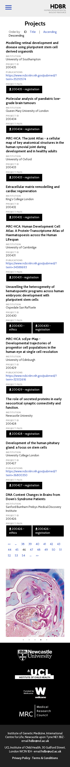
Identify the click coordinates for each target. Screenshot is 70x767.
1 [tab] (23, 640)
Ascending (50, 32)
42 (51, 544)
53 (16, 555)
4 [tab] (41, 640)
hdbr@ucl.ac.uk (51, 751)
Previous (3, 603)
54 (23, 555)
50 (53, 549)
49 (46, 549)
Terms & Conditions (45, 758)
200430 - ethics (16, 327)
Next (67, 603)
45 (16, 549)
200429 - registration (25, 389)
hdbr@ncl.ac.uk (39, 741)
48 (38, 549)
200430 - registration (43, 327)
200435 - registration (25, 89)
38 (22, 544)
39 (30, 544)
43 (58, 544)
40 (37, 544)
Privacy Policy (21, 758)
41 (44, 544)
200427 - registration (25, 485)
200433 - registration (25, 177)
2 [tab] (29, 640)
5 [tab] (47, 640)
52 (9, 555)
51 (60, 549)
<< (9, 544)
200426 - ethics (16, 531)
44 (9, 549)
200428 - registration (25, 434)
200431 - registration (25, 277)
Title (33, 32)
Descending (16, 35)
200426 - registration (43, 531)
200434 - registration (25, 129)
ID (25, 32)
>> (37, 555)
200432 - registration (25, 217)
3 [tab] (35, 640)
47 (31, 549)
